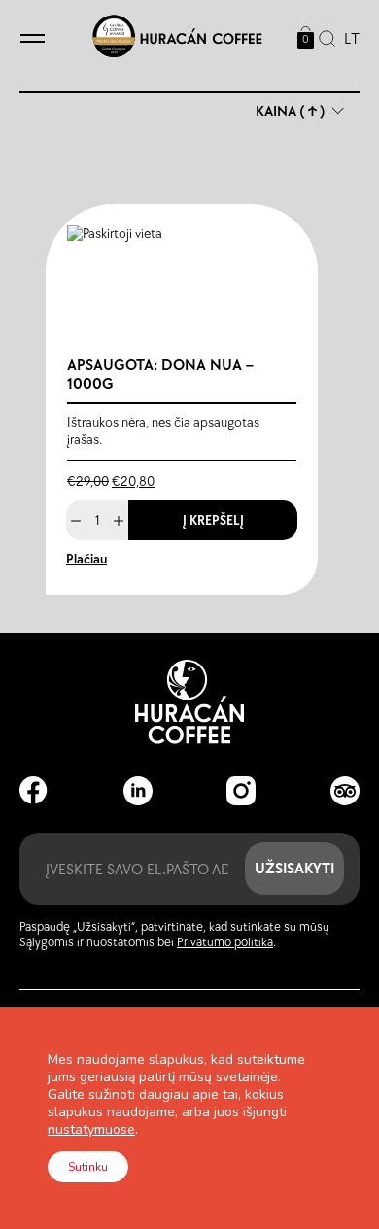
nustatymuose (91, 1130)
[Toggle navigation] (32, 39)
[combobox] (347, 39)
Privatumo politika (225, 942)
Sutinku (88, 1167)
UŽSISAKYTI (294, 868)
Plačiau (86, 559)
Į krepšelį (213, 520)
